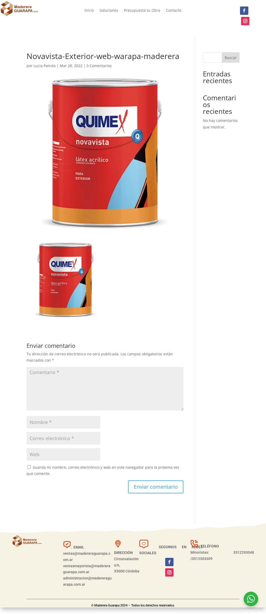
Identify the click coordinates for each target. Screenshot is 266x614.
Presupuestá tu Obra (142, 11)
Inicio (89, 11)
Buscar (231, 57)
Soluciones (108, 11)
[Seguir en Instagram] (245, 21)
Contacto (173, 11)
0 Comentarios (99, 65)
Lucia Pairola (45, 65)
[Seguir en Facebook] (244, 10)
